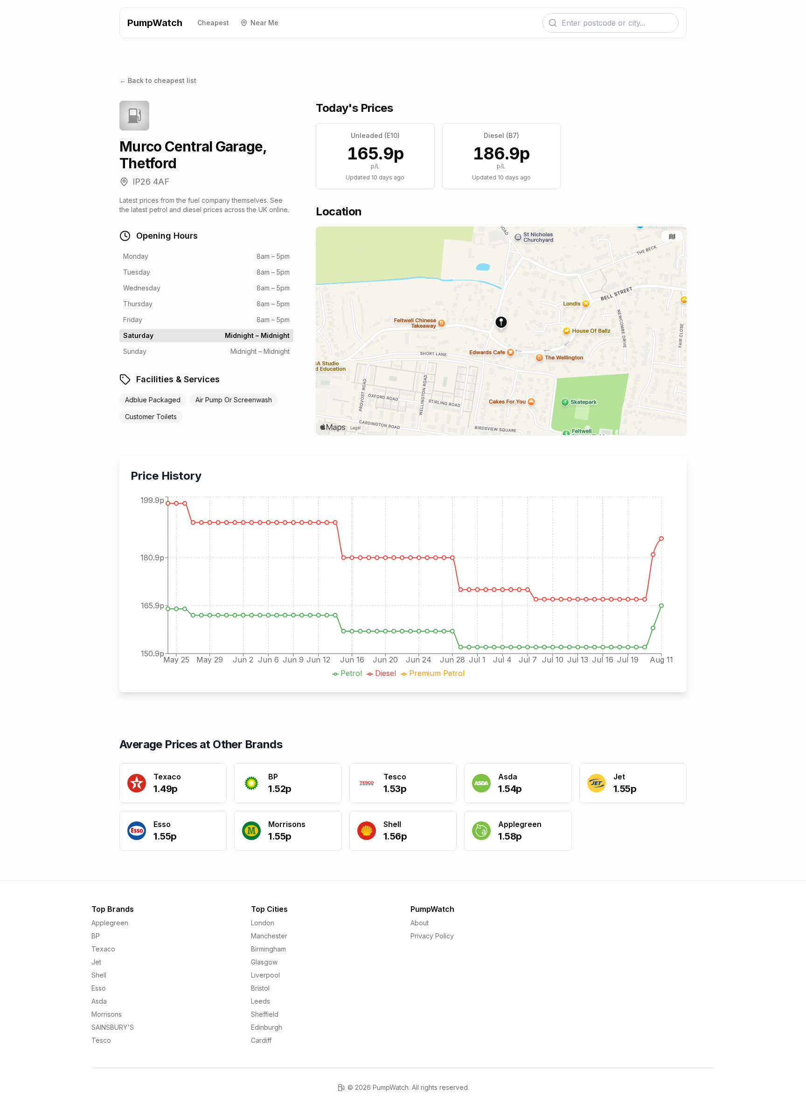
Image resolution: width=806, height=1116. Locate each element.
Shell (98, 975)
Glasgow (264, 962)
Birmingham (268, 949)
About (419, 923)
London (262, 923)
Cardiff (261, 1040)
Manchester (269, 936)
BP (95, 936)
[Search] (552, 23)
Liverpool (265, 975)
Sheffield (264, 1014)
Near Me (264, 23)
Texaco (103, 949)
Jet (96, 962)
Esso (98, 988)
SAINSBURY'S (112, 1027)
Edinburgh (266, 1027)
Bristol (260, 988)
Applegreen (109, 923)
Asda (99, 1001)
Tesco (101, 1040)
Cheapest (213, 23)
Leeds (260, 1001)
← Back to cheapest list (157, 80)
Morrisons (106, 1014)
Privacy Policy (432, 936)
